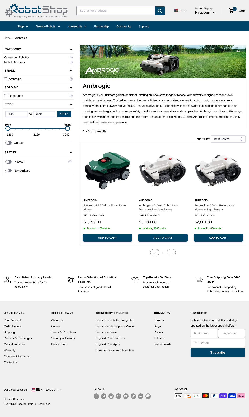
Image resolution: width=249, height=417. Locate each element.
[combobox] (115, 10)
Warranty (9, 350)
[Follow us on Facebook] (96, 396)
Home (7, 37)
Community (123, 26)
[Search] (160, 10)
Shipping (9, 332)
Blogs (157, 326)
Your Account (12, 320)
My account (203, 12)
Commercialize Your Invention (115, 350)
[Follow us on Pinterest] (118, 396)
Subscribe (217, 352)
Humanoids (75, 26)
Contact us (11, 362)
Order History (12, 326)
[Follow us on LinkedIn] (140, 396)
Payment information (17, 356)
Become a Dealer (107, 332)
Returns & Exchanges (18, 338)
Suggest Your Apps (108, 344)
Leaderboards (162, 344)
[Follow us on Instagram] (111, 396)
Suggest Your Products (110, 338)
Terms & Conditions (63, 332)
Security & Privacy (63, 338)
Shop (21, 26)
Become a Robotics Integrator (114, 320)
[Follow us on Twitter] (103, 396)
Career (55, 326)
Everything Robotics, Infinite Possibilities (27, 403)
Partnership (101, 26)
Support (144, 26)
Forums (159, 320)
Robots (158, 332)
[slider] (7, 128)
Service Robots (46, 26)
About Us (57, 320)
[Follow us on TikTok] (133, 396)
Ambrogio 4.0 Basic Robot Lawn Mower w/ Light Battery (214, 207)
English (52, 389)
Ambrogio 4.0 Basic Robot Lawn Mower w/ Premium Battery (159, 207)
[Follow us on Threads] (148, 396)
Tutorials (159, 338)
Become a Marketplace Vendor (115, 326)
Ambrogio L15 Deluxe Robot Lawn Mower (105, 207)
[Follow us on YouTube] (126, 396)
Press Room (59, 344)
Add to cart (107, 237)
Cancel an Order (14, 344)
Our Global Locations (16, 389)
